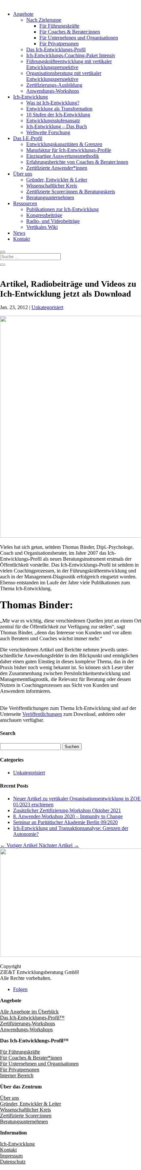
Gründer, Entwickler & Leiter (56, 180)
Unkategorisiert (47, 307)
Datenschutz (13, 1161)
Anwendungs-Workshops (52, 91)
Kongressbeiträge (44, 215)
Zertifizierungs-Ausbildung (54, 85)
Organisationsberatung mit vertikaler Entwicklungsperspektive (63, 76)
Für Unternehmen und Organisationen (78, 37)
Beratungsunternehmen (50, 197)
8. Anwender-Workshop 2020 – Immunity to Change (68, 816)
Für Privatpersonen (59, 43)
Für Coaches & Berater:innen (69, 32)
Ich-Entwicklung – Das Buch (56, 126)
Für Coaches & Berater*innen (31, 1057)
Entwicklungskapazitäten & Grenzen (64, 144)
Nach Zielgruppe (43, 20)
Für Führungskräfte (59, 26)
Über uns (22, 174)
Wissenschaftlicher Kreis (51, 185)
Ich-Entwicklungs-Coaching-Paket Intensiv (70, 55)
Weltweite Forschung (48, 132)
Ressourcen (25, 203)
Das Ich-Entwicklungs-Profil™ (32, 1017)
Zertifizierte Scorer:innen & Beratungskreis (70, 191)
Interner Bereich (16, 1075)
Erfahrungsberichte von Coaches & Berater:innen (77, 162)
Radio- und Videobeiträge (53, 221)
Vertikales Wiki (42, 227)
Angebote (23, 14)
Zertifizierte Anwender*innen (56, 168)
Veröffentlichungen (42, 714)
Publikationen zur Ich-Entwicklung (62, 209)
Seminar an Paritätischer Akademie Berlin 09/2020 (65, 822)
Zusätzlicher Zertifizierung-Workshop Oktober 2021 (67, 810)
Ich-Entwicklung (30, 97)
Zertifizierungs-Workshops (27, 1023)
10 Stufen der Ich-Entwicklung (58, 114)
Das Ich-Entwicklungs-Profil (56, 49)
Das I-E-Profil (27, 138)
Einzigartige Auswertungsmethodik (62, 156)
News (19, 233)
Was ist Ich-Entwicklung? (52, 103)
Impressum (11, 1155)
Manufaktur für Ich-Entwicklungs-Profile (68, 150)
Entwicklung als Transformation (59, 108)
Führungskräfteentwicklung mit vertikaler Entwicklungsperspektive (69, 64)
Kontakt (21, 239)
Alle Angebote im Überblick (29, 1011)
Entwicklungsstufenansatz (53, 120)
